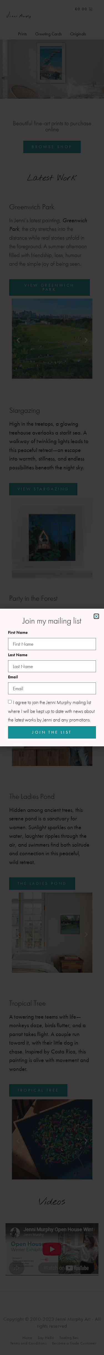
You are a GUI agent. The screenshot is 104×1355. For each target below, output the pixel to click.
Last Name (17, 655)
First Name (18, 633)
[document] (52, 677)
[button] (96, 616)
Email (13, 677)
